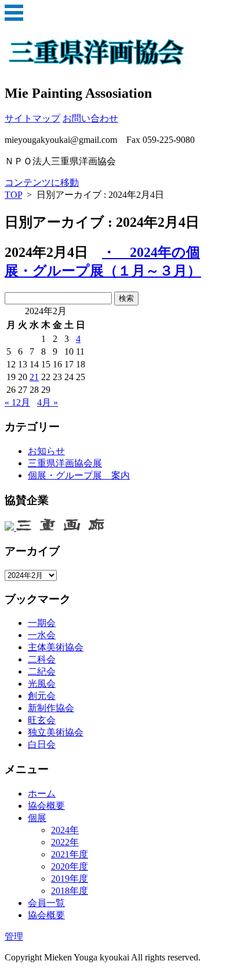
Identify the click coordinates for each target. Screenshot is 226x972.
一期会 (42, 623)
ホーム (42, 793)
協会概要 (46, 806)
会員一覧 (46, 903)
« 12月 (17, 402)
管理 (14, 936)
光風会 (42, 684)
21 (34, 377)
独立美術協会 (55, 732)
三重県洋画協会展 (65, 463)
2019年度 (69, 878)
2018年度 (69, 891)
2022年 (65, 842)
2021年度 (69, 854)
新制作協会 (51, 708)
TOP (13, 195)
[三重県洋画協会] (97, 61)
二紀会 (42, 671)
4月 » (47, 402)
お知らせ (46, 451)
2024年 (65, 830)
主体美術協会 (55, 647)
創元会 (42, 696)
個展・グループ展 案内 (79, 475)
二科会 (42, 659)
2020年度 (69, 866)
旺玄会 (42, 720)
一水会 (42, 635)
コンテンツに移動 (42, 182)
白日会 (42, 744)
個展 (37, 818)
